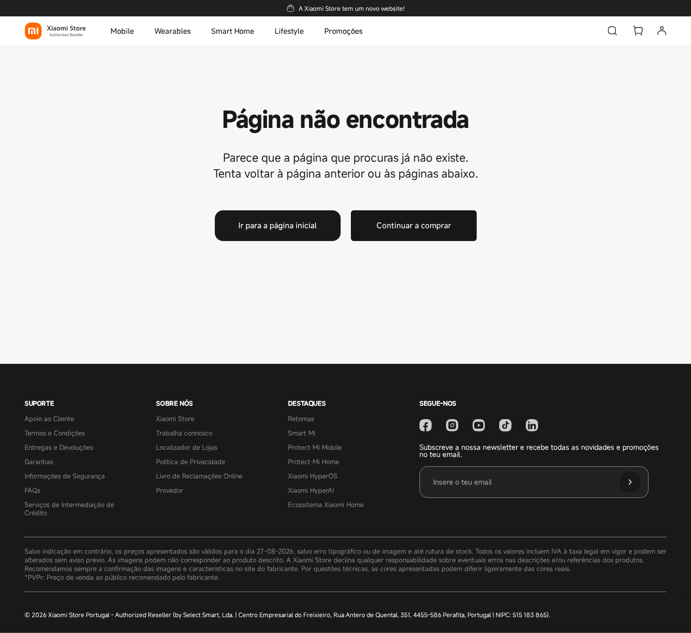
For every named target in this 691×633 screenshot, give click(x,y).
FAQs (32, 491)
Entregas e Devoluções (59, 448)
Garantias (39, 462)
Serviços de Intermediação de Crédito (69, 509)
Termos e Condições (55, 433)
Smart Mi (302, 433)
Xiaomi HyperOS (313, 476)
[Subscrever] (630, 482)
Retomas (301, 419)
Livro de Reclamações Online (199, 476)
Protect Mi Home (313, 462)
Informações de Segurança (65, 476)
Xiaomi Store (175, 419)
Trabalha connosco (184, 433)
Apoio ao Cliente (49, 419)
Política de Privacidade (190, 462)
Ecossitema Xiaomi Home (326, 505)
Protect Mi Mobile (315, 448)
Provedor (169, 491)
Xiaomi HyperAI (311, 491)
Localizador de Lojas (186, 448)
